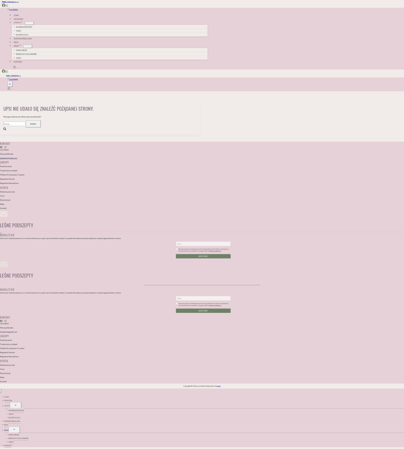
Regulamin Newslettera (9, 183)
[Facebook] (3, 6)
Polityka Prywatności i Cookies (12, 175)
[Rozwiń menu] (10, 84)
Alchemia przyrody (24, 27)
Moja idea (18, 19)
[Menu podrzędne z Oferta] (29, 23)
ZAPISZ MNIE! (203, 256)
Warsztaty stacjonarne (26, 54)
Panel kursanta (6, 166)
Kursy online (21, 50)
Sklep (2, 204)
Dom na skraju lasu (23, 38)
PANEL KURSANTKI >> (13, 76)
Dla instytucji (22, 34)
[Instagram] (6, 6)
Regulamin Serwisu (7, 179)
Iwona (218, 386)
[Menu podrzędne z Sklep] (27, 46)
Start (16, 15)
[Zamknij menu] (0, 391)
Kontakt (18, 62)
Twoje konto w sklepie (8, 170)
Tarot (18, 31)
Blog (16, 42)
